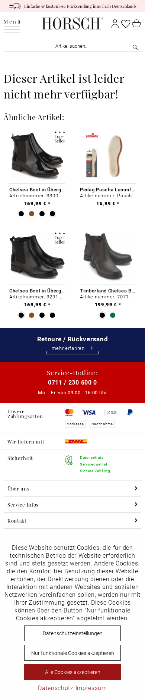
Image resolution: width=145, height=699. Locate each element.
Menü (13, 22)
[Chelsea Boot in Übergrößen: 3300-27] (37, 156)
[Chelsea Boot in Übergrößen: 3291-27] (37, 257)
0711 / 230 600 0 (72, 382)
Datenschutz (56, 688)
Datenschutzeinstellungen (73, 633)
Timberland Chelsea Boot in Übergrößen (108, 291)
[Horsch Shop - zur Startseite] (72, 23)
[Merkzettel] (125, 23)
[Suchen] (135, 46)
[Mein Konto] (115, 23)
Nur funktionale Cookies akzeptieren (72, 652)
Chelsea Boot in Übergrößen (37, 189)
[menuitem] (13, 23)
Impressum (91, 688)
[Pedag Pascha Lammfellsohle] (108, 156)
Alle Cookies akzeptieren (72, 672)
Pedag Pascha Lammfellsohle (108, 189)
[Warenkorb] (136, 23)
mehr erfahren (68, 348)
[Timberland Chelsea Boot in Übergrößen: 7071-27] (108, 257)
